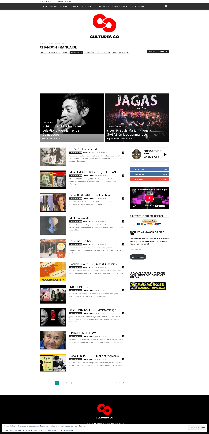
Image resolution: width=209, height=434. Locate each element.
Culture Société (105, 52)
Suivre (164, 174)
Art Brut (43, 52)
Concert (95, 52)
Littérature (85, 6)
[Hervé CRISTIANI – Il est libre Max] (53, 202)
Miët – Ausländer (79, 218)
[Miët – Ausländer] (53, 225)
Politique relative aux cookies (69, 430)
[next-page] (72, 383)
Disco (114, 52)
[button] (166, 6)
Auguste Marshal (113, 139)
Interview (53, 6)
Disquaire (122, 52)
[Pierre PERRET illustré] (53, 340)
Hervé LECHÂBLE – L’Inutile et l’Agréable (94, 355)
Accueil (44, 6)
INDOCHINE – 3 (78, 287)
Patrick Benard (88, 152)
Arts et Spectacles (118, 6)
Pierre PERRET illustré (82, 332)
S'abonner (163, 179)
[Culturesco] (104, 25)
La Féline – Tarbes (80, 241)
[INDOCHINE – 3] (53, 294)
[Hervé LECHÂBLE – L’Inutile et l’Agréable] (53, 363)
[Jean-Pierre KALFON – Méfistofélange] (53, 317)
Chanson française (102, 6)
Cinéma (87, 52)
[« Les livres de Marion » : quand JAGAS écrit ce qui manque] (137, 117)
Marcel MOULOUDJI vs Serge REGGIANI (93, 172)
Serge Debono (47, 139)
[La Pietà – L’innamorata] (53, 157)
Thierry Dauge (88, 175)
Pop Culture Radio (137, 6)
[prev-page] (42, 383)
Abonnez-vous (138, 257)
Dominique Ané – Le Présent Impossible (93, 264)
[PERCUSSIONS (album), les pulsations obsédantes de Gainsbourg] (72, 113)
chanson (65, 52)
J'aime (165, 169)
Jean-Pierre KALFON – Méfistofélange (92, 310)
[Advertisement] (104, 75)
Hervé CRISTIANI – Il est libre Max (89, 195)
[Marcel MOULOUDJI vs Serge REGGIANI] (53, 180)
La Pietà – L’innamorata (83, 149)
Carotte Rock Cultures (68, 6)
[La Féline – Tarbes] (53, 248)
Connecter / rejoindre (63, 2)
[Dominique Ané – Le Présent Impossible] (53, 271)
